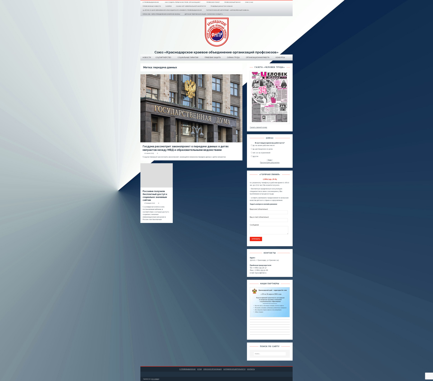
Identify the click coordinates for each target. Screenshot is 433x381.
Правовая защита (213, 57)
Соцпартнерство (163, 57)
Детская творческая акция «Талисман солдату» (204, 14)
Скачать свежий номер (258, 127)
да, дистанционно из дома (263, 149)
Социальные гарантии (188, 57)
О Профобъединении (151, 2)
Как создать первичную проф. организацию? (182, 2)
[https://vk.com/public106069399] (291, 2)
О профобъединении (187, 369)
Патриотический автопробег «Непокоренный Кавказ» (227, 10)
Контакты (251, 369)
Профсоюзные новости (152, 6)
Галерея (168, 6)
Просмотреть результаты (269, 162)
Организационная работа (257, 57)
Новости (147, 57)
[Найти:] (270, 354)
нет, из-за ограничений (261, 153)
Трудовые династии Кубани (222, 6)
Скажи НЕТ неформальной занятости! (191, 6)
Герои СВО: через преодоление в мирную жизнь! (161, 14)
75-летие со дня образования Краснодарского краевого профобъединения (172, 10)
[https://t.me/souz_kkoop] (286, 2)
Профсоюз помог (213, 2)
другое (255, 156)
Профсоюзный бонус (232, 2)
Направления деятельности (234, 369)
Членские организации (212, 369)
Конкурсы (280, 57)
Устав (199, 369)
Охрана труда (233, 57)
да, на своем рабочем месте (263, 145)
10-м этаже (155, 379)
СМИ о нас (249, 2)
